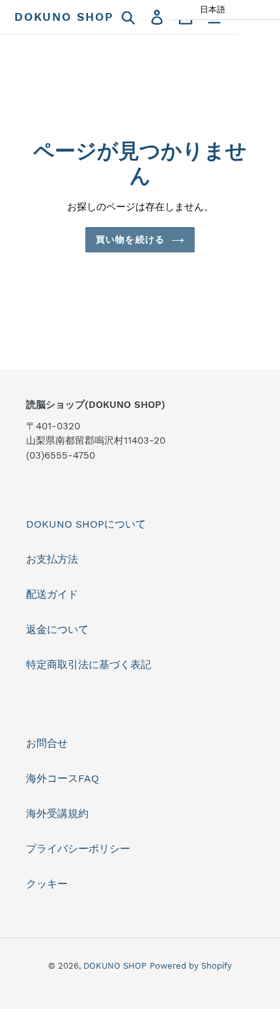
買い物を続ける (130, 239)
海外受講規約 (57, 813)
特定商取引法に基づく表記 (88, 664)
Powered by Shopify (191, 966)
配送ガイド (52, 594)
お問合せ (47, 743)
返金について (57, 629)
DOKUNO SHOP (64, 16)
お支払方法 (52, 559)
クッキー (47, 884)
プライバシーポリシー (78, 848)
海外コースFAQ (62, 778)
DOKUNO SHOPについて (86, 524)
